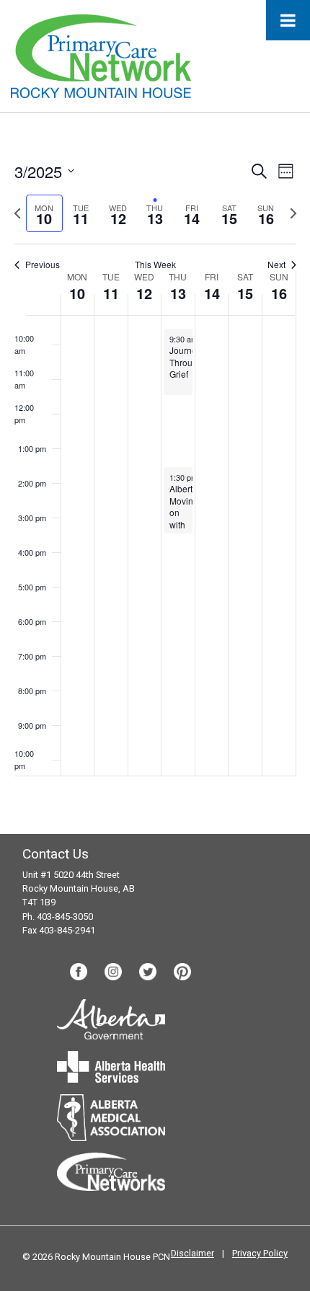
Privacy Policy (260, 1253)
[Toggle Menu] (288, 20)
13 (178, 293)
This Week (155, 264)
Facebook (78, 971)
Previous (42, 264)
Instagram (113, 971)
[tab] (44, 214)
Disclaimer (192, 1253)
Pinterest (182, 971)
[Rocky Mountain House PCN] (101, 55)
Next (276, 264)
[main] (155, 473)
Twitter (147, 971)
